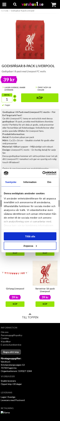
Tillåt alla (30, 236)
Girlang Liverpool (15, 288)
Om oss (4, 332)
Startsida (4, 11)
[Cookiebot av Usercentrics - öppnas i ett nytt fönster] (42, 173)
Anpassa (28, 245)
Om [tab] (49, 182)
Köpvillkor (6, 341)
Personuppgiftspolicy (11, 335)
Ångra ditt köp (11, 352)
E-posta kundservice (11, 344)
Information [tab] (29, 182)
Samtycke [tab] (10, 182)
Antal (7, 95)
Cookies (5, 338)
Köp (40, 98)
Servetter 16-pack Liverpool (45, 290)
